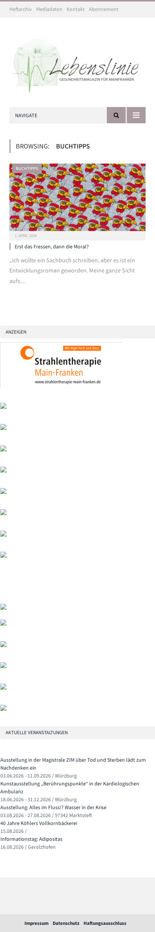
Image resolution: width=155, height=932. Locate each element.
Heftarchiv (20, 9)
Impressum (36, 923)
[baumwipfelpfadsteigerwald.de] (3, 688)
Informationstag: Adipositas (31, 839)
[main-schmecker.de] (3, 535)
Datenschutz (66, 923)
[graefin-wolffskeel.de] (3, 513)
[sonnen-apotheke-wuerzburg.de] (3, 709)
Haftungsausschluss (105, 923)
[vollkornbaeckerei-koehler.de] (3, 471)
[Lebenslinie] (77, 63)
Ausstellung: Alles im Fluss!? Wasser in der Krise (53, 807)
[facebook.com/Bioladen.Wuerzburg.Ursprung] (3, 666)
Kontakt (76, 9)
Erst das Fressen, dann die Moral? (52, 246)
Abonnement (104, 9)
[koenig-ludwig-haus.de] (3, 428)
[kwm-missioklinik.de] (3, 407)
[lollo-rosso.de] (3, 624)
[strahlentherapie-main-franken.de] (61, 386)
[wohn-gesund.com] (3, 450)
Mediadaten (49, 9)
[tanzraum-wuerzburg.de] (3, 645)
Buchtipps (27, 168)
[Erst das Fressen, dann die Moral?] (77, 200)
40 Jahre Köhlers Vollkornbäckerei (38, 823)
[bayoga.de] (3, 608)
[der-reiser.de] (3, 492)
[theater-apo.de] (3, 556)
